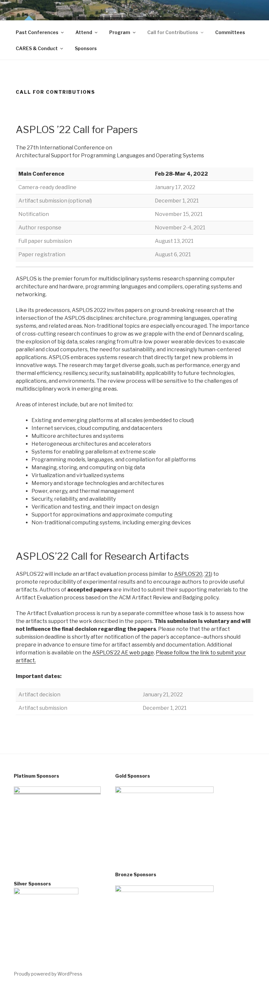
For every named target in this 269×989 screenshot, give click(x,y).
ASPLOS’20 (188, 574)
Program (119, 32)
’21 (207, 574)
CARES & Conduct (37, 48)
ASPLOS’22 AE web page (123, 653)
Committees (230, 32)
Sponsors (86, 48)
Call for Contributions (172, 32)
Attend (83, 32)
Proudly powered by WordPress (48, 974)
